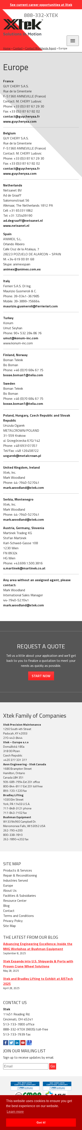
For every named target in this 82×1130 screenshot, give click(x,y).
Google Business (29, 1042)
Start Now (41, 675)
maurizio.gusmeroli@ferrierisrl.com (30, 306)
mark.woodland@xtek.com (23, 487)
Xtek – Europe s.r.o (16, 742)
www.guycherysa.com (20, 121)
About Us (10, 890)
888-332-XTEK (41, 15)
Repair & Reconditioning (20, 875)
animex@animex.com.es (22, 269)
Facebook (5, 1042)
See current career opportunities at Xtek (41, 4)
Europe (8, 885)
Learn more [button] (15, 1111)
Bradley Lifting (13, 795)
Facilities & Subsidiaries (19, 895)
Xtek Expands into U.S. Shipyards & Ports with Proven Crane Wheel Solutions (38, 964)
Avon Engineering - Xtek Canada (24, 764)
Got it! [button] (41, 1122)
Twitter (11, 1042)
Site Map (9, 925)
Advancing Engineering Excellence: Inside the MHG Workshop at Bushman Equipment (37, 946)
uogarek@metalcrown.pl (22, 455)
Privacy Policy (13, 920)
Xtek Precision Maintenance (22, 724)
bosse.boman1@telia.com (23, 375)
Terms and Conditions (18, 915)
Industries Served (15, 880)
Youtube (22, 1042)
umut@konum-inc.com (20, 338)
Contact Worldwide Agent (40, 48)
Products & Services (17, 870)
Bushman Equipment (17, 817)
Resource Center (14, 900)
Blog (6, 905)
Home (7, 48)
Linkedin (17, 1042)
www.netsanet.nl (16, 225)
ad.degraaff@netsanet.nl (23, 220)
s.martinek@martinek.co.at (24, 568)
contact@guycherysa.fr (21, 116)
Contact (17, 48)
